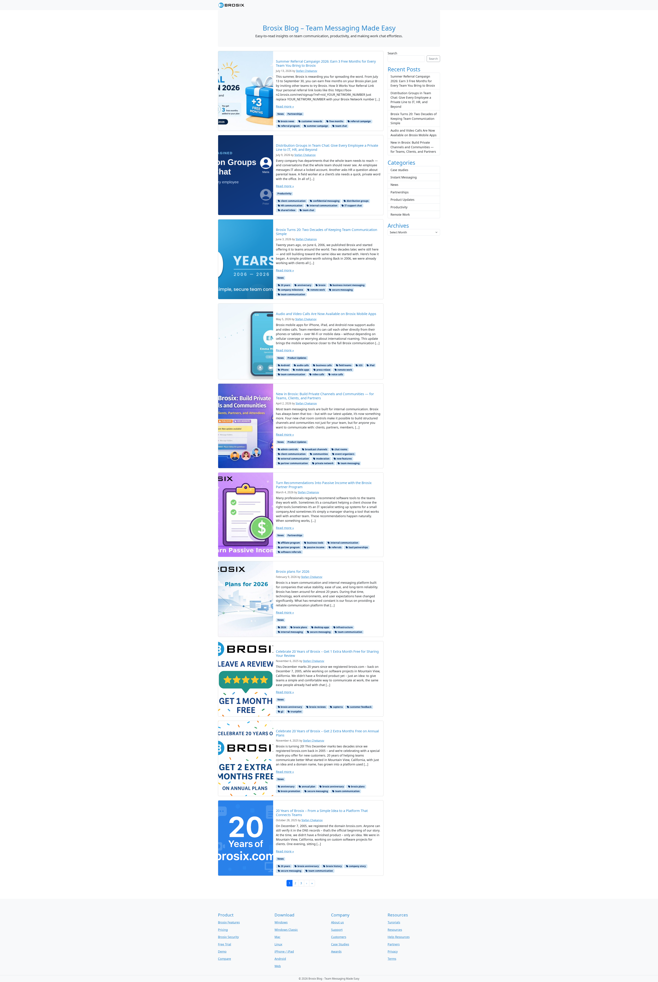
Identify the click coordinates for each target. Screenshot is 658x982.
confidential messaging (325, 200)
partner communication (294, 463)
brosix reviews (317, 706)
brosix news (287, 121)
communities (320, 454)
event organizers (344, 454)
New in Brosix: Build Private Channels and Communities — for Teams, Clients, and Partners (413, 147)
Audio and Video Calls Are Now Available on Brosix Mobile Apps (413, 132)
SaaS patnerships (358, 547)
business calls (323, 365)
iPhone (284, 369)
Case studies (399, 170)
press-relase (323, 369)
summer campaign (317, 125)
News (280, 113)
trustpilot (296, 711)
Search (392, 53)
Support (337, 930)
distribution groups (357, 200)
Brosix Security (228, 937)
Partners (394, 944)
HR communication (291, 205)
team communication (292, 294)
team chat (341, 125)
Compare (224, 959)
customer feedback (360, 706)
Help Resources (399, 937)
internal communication (323, 205)
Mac (277, 937)
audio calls (302, 365)
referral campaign (360, 121)
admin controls (289, 449)
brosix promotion (290, 791)
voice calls (337, 374)
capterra (337, 706)
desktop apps (321, 627)
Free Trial (224, 944)
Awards (336, 951)
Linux (278, 944)
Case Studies (340, 944)
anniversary (304, 285)
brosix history (334, 866)
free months (336, 121)
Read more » (285, 106)
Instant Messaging (404, 177)
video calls (318, 374)
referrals (336, 547)
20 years (285, 285)
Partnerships (295, 113)
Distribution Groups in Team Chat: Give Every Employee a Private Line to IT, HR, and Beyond (411, 100)
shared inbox (287, 210)
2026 (283, 627)
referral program (290, 125)
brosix (322, 285)
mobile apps (302, 369)
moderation (323, 458)
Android (285, 365)
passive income (315, 547)
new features (344, 458)
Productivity (284, 193)
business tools (315, 542)
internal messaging (291, 632)
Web (278, 966)
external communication (294, 458)
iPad (371, 365)
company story (357, 866)
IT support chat (353, 205)
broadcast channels (315, 449)
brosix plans (300, 627)
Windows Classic (286, 930)
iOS (360, 365)
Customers (338, 937)
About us (337, 922)
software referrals (290, 552)
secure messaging (342, 289)
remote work (317, 289)
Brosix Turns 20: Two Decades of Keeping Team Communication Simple (414, 118)
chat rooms (340, 449)
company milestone (291, 289)
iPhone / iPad (284, 951)
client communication (293, 200)
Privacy (393, 951)
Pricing (223, 930)
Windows (281, 922)
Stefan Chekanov (306, 71)
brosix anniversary (291, 706)
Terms (392, 959)
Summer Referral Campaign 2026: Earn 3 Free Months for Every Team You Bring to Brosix (413, 81)
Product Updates (297, 357)
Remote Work (400, 214)
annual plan (308, 786)
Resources (395, 930)
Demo (222, 951)
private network (324, 463)
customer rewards (311, 121)
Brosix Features (229, 922)
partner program (290, 547)
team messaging (350, 463)
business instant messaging (348, 285)
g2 (281, 711)
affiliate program (290, 542)
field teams (344, 365)
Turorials (394, 922)
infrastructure (344, 627)
